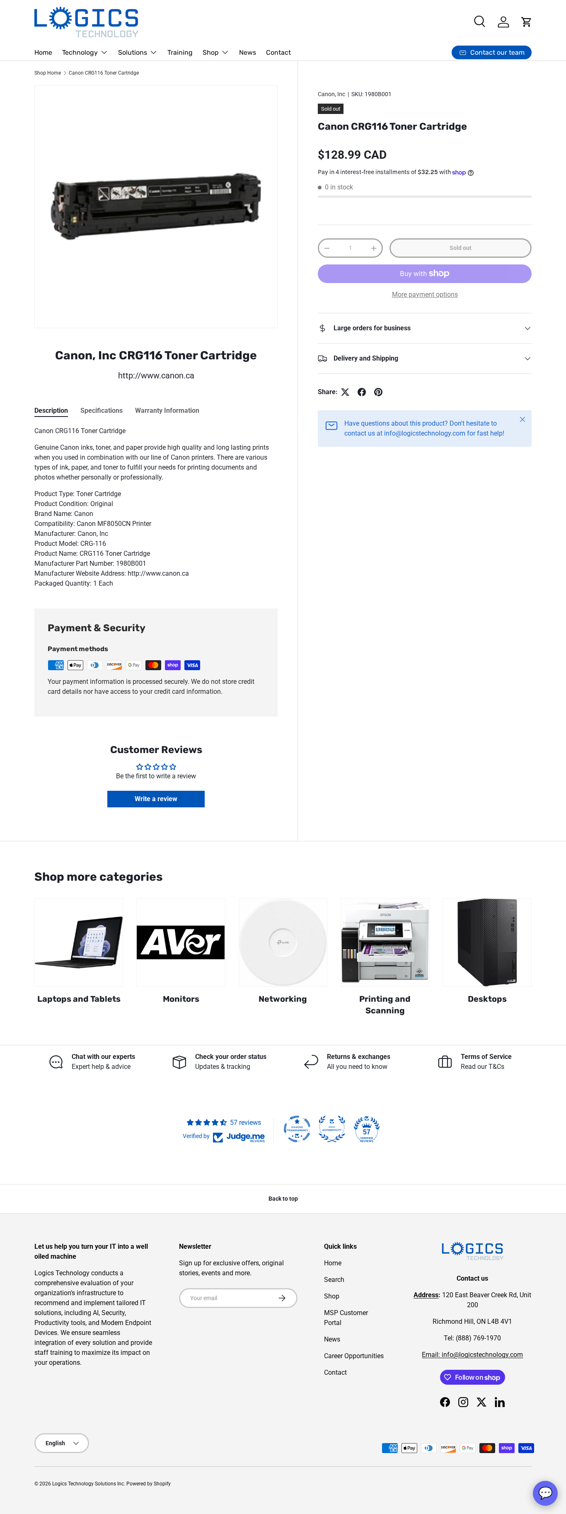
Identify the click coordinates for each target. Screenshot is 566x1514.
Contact (278, 52)
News (247, 52)
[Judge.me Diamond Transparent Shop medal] (297, 1129)
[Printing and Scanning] (385, 942)
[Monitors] (181, 942)
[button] (527, 22)
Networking (283, 999)
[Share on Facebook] (361, 392)
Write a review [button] (156, 799)
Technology (80, 52)
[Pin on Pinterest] (378, 392)
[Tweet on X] (345, 392)
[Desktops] (487, 942)
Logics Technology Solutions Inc (88, 1484)
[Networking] (283, 942)
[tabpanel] (156, 507)
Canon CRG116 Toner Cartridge (104, 73)
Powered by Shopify (148, 1484)
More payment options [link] (425, 294)
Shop (211, 52)
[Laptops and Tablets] (79, 942)
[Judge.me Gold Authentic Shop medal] (332, 1129)
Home (43, 52)
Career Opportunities (354, 1356)
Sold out (461, 248)
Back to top (283, 1198)
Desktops (487, 999)
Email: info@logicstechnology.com (472, 1355)
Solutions (132, 52)
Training (180, 52)
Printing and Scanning (385, 1004)
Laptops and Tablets (79, 999)
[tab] (51, 410)
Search (334, 1280)
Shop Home (47, 73)
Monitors (181, 999)
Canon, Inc (331, 94)
